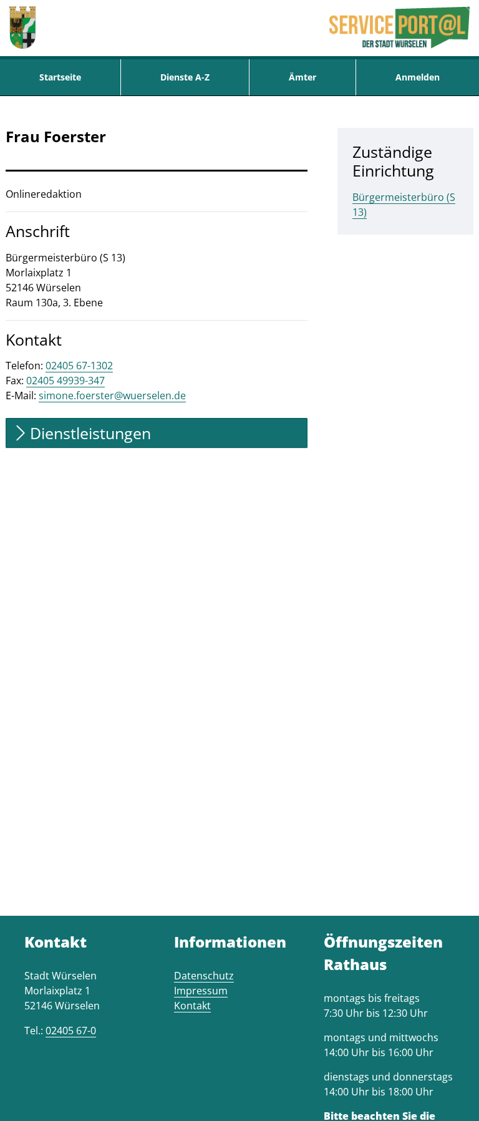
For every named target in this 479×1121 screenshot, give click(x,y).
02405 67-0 (71, 1030)
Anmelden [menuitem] (417, 77)
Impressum (201, 990)
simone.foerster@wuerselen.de (112, 395)
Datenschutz (204, 976)
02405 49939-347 (65, 380)
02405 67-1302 (79, 365)
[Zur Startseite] (22, 28)
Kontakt (192, 1005)
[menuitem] (60, 77)
